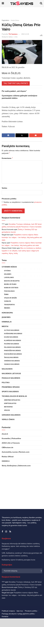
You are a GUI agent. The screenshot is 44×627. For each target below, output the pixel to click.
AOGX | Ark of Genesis (11, 443)
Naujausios (7, 369)
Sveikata (7, 301)
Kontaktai (5, 616)
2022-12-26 (25, 34)
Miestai (5, 326)
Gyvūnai (7, 271)
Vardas (4, 188)
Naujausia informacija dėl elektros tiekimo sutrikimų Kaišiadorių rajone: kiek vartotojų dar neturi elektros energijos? (21, 546)
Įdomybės (6, 317)
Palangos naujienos (12, 347)
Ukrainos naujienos (11, 415)
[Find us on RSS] (10, 531)
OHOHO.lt (6, 461)
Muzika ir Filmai (10, 284)
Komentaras (7, 158)
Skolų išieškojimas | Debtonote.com (16, 466)
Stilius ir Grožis (10, 298)
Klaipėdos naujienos (12, 340)
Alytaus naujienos (11, 330)
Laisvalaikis (9, 277)
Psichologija (9, 291)
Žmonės (7, 308)
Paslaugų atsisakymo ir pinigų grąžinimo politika (18, 614)
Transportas (9, 304)
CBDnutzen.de (7, 447)
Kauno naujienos (11, 337)
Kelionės (7, 274)
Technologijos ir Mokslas (14, 396)
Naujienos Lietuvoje (11, 373)
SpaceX (7, 410)
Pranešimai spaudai (11, 387)
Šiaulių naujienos (11, 357)
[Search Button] (41, 3)
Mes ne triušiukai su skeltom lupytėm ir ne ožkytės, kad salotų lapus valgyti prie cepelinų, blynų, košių (21, 250)
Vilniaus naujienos (11, 364)
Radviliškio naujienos (13, 354)
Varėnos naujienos (12, 361)
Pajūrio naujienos (11, 344)
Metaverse (8, 407)
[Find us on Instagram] (6, 531)
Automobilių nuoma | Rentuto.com (15, 452)
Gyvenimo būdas (9, 267)
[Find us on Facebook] (2, 531)
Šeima (6, 294)
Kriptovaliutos (10, 403)
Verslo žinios (15, 20)
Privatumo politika (9, 199)
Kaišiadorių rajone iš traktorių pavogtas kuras (18, 560)
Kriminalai (6, 322)
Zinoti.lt (5, 434)
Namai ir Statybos (11, 288)
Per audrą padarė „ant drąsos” (14, 91)
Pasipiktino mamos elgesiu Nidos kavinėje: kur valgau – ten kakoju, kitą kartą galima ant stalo (22, 237)
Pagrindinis (5, 20)
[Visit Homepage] (22, 3)
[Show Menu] (3, 3)
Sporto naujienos (10, 391)
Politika (6, 382)
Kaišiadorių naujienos (13, 333)
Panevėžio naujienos (12, 350)
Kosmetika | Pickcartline (11, 438)
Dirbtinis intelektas (12, 400)
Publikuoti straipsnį (8, 611)
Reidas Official (7, 457)
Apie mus (20, 611)
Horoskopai (7, 313)
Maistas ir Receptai (11, 281)
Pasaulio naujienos (11, 378)
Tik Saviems (13, 34)
